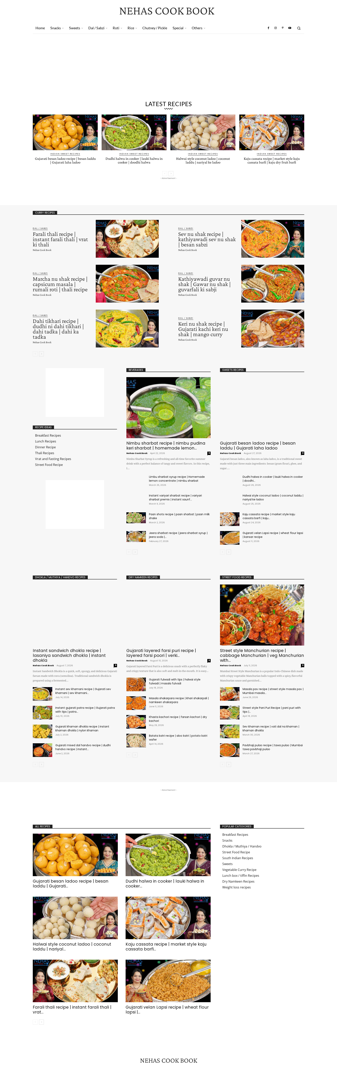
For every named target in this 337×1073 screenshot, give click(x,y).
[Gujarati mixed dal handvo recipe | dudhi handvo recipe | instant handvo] (42, 750)
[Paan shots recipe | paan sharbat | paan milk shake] (136, 517)
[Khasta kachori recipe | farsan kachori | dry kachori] (136, 722)
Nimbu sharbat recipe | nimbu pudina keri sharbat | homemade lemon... (165, 445)
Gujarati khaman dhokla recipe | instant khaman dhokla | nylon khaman (82, 728)
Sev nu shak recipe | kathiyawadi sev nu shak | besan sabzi (207, 239)
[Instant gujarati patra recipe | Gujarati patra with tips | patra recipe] (42, 712)
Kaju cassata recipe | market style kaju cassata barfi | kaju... (269, 516)
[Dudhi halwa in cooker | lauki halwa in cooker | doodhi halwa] (134, 132)
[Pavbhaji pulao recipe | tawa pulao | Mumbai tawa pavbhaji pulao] (229, 750)
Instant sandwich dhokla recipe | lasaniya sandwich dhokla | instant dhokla (69, 655)
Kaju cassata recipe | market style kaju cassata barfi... (166, 946)
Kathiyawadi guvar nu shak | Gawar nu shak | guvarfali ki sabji (204, 283)
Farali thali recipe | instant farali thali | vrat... (72, 1009)
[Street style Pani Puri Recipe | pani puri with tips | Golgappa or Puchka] (229, 712)
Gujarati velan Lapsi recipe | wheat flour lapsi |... (167, 1009)
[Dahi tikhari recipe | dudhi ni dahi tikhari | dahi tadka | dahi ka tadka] (127, 328)
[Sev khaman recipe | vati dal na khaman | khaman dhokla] (229, 731)
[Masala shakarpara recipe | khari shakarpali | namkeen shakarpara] (136, 703)
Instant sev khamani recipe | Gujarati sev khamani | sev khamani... (83, 691)
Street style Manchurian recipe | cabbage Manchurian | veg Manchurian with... (262, 655)
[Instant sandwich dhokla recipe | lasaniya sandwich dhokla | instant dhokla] (75, 615)
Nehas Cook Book (42, 249)
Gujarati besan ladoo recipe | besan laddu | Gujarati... (70, 883)
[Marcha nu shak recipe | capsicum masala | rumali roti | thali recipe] (127, 284)
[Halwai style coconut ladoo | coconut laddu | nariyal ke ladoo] (202, 132)
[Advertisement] (168, 69)
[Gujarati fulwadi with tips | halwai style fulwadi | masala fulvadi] (136, 684)
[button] (298, 28)
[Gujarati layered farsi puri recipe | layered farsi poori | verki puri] (168, 615)
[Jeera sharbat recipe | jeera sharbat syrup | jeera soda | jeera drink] (136, 536)
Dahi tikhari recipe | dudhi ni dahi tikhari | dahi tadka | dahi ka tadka (58, 329)
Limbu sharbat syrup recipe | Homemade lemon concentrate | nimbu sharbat (177, 479)
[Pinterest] (282, 28)
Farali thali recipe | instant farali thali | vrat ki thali (60, 239)
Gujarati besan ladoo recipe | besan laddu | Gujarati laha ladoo (65, 160)
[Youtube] (289, 28)
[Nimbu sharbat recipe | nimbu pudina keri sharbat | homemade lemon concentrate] (168, 407)
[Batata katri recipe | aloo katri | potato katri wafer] (136, 740)
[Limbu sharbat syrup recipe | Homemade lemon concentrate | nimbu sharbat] (136, 480)
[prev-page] (164, 173)
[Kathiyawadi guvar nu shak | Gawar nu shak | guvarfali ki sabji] (272, 284)
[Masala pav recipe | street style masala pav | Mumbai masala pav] (229, 694)
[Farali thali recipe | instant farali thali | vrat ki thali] (127, 239)
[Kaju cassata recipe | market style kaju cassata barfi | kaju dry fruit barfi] (271, 132)
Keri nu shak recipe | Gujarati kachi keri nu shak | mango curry (203, 328)
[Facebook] (268, 28)
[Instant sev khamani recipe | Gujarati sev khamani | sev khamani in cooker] (42, 694)
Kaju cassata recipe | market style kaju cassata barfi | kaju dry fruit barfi (272, 160)
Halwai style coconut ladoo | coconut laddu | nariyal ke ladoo (203, 160)
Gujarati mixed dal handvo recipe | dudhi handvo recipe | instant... (83, 747)
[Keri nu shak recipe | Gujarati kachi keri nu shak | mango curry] (272, 328)
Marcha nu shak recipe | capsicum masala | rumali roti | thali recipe (60, 283)
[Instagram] (275, 28)
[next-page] (170, 173)
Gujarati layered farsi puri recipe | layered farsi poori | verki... (161, 653)
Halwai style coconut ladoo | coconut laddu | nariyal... (72, 946)
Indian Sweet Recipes (65, 154)
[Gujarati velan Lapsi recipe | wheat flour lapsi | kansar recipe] (229, 538)
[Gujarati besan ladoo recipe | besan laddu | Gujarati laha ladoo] (65, 132)
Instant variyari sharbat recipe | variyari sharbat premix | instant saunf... (175, 497)
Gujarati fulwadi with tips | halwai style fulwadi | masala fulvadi (174, 681)
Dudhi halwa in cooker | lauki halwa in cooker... (165, 883)
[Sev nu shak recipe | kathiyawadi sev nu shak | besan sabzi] (272, 239)
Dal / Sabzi (40, 228)
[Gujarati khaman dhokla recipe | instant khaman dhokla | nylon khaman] (42, 731)
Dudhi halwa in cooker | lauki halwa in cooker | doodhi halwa (134, 160)
